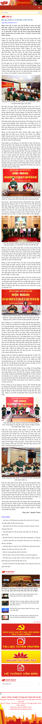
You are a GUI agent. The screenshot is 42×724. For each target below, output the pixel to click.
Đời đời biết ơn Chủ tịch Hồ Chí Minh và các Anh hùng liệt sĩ (20, 555)
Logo (10, 6)
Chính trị (8, 16)
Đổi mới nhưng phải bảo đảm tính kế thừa (15, 552)
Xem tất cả (36, 622)
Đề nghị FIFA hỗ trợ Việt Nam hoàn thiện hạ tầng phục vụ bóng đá (21, 537)
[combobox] (21, 683)
